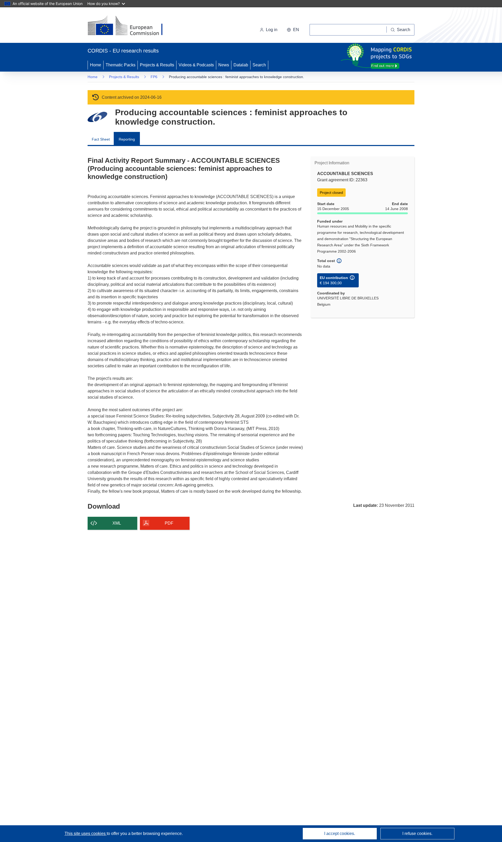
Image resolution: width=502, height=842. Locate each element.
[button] (293, 30)
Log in (271, 29)
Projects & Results (157, 65)
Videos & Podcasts (196, 65)
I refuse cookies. (417, 833)
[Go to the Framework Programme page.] (97, 117)
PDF (169, 523)
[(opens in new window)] (130, 26)
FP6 (154, 77)
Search (259, 65)
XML (116, 523)
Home (95, 65)
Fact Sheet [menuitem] (101, 139)
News (223, 65)
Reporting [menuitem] (127, 139)
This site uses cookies (86, 833)
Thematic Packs (120, 65)
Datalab (240, 65)
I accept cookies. (339, 833)
